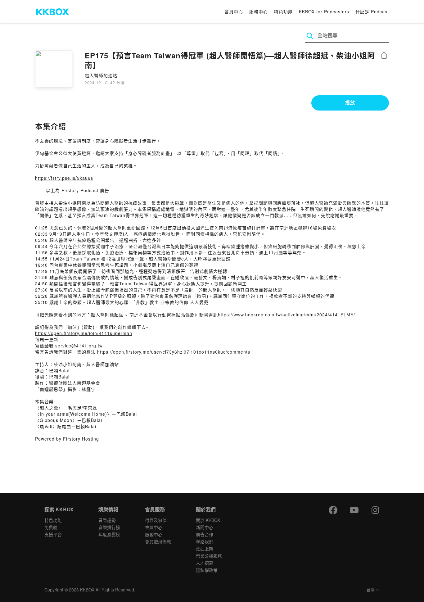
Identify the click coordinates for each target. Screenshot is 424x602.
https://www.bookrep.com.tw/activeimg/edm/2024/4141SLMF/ (286, 314)
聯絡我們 (204, 541)
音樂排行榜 (109, 527)
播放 (350, 102)
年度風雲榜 (109, 534)
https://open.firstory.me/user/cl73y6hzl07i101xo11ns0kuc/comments (173, 352)
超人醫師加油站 (101, 75)
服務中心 (258, 11)
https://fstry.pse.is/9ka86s (64, 178)
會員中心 (233, 11)
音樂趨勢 (107, 520)
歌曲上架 (204, 548)
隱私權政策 (207, 570)
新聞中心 (204, 527)
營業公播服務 (209, 556)
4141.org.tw (89, 345)
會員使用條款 (158, 541)
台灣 (371, 590)
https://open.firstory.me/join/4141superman (83, 333)
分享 (384, 56)
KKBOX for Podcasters (324, 11)
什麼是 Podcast (372, 11)
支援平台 (53, 534)
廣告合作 (204, 534)
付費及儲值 (156, 520)
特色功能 (283, 11)
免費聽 (50, 527)
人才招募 (204, 563)
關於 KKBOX (208, 520)
